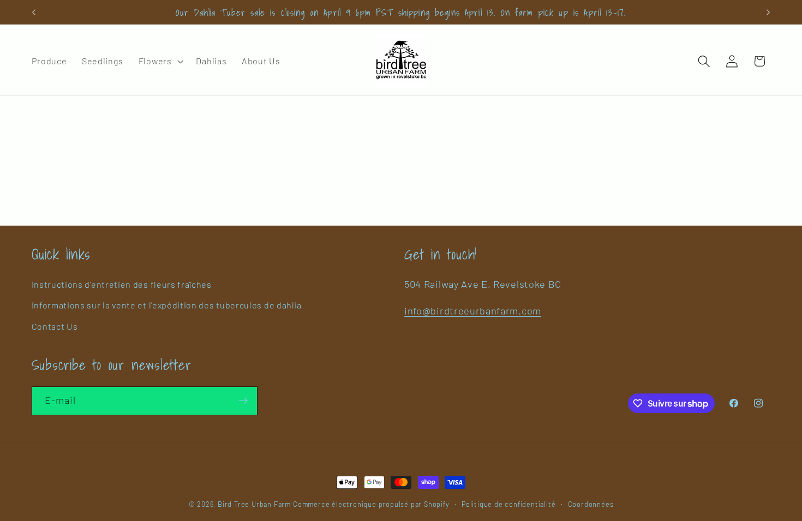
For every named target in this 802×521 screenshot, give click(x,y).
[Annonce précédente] (34, 12)
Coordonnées (591, 504)
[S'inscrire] (243, 401)
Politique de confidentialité (509, 504)
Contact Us (55, 326)
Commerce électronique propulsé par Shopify (371, 504)
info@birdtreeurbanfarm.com (472, 311)
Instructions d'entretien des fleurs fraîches (122, 284)
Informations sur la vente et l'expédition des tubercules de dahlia (167, 305)
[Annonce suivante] (768, 12)
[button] (160, 61)
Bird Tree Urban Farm (254, 504)
